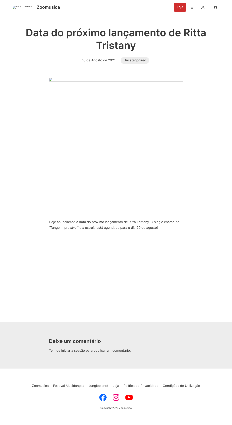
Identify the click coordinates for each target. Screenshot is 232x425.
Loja (180, 7)
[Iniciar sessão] (203, 7)
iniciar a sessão (73, 351)
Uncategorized (135, 60)
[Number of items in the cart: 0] (215, 7)
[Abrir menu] (192, 7)
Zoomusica (48, 7)
